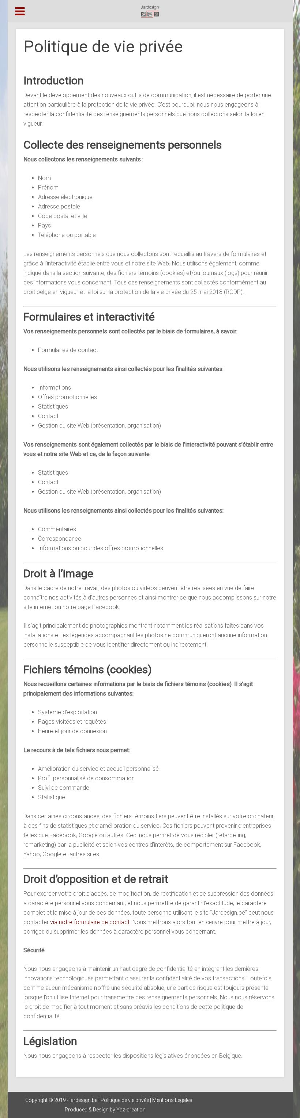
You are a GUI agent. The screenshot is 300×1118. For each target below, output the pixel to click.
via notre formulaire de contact (90, 922)
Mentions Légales (172, 1100)
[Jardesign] (150, 11)
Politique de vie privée (125, 1100)
